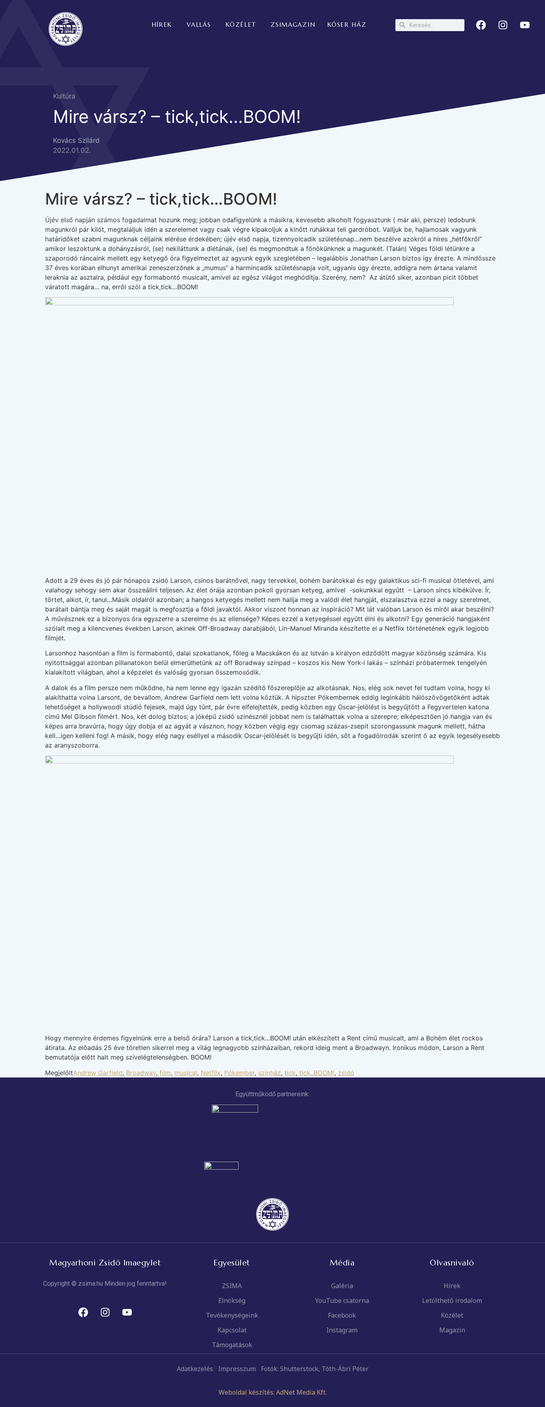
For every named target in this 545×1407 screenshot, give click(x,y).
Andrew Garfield (97, 1073)
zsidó (346, 1073)
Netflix (211, 1073)
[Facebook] (481, 25)
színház (269, 1073)
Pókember (239, 1073)
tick (290, 1073)
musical (185, 1073)
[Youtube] (525, 25)
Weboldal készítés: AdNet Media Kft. (273, 1392)
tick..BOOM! (316, 1073)
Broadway (141, 1073)
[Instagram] (503, 25)
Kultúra (64, 96)
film (165, 1073)
